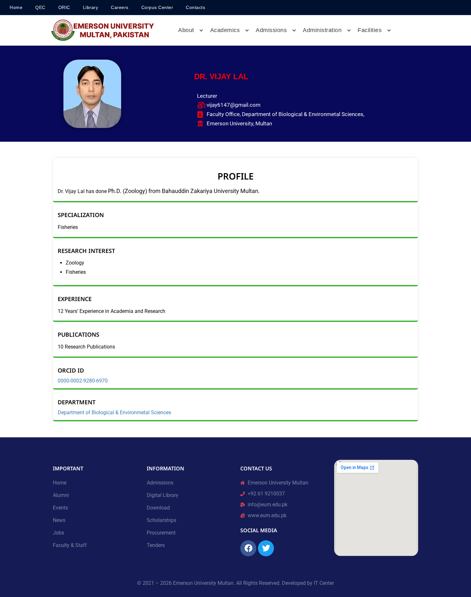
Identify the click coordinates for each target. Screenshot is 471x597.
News (59, 520)
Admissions (160, 483)
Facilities (370, 30)
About (186, 30)
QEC (40, 7)
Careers (119, 7)
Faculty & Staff (70, 545)
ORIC (64, 7)
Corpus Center (157, 7)
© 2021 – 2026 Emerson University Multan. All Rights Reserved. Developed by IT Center (235, 583)
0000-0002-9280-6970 (83, 380)
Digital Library (162, 495)
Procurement (161, 533)
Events (60, 508)
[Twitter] (266, 548)
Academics (225, 30)
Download (158, 508)
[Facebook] (248, 548)
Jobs (58, 533)
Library (90, 7)
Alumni (61, 495)
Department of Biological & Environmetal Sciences (114, 412)
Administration (322, 30)
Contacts (195, 7)
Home (16, 7)
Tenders (156, 545)
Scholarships (161, 520)
